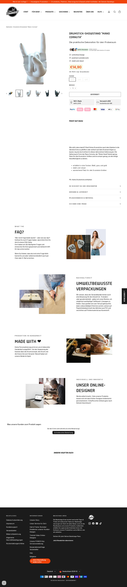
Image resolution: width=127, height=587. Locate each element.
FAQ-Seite (28, 242)
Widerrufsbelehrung (13, 534)
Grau (79, 79)
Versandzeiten (11, 530)
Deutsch (50, 571)
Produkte (49, 11)
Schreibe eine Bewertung (63, 432)
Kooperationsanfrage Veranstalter (37, 548)
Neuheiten (78, 11)
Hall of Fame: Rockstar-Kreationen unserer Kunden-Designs (40, 529)
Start (26, 11)
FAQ (31, 553)
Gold (86, 79)
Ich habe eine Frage (78, 204)
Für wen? (36, 11)
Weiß (72, 79)
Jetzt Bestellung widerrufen (39, 561)
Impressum (10, 523)
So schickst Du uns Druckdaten (83, 186)
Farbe (71, 76)
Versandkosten (84, 72)
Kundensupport (11, 527)
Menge (72, 85)
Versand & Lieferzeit (78, 192)
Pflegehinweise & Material (81, 198)
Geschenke (63, 11)
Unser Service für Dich (38, 523)
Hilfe (99, 11)
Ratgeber (33, 556)
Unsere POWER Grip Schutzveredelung (37, 542)
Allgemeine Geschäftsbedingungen (14, 539)
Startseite (9, 27)
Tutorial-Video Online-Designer (38, 536)
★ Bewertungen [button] (124, 296)
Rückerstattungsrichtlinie (15, 543)
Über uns (90, 11)
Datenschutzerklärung (14, 520)
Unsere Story (34, 520)
